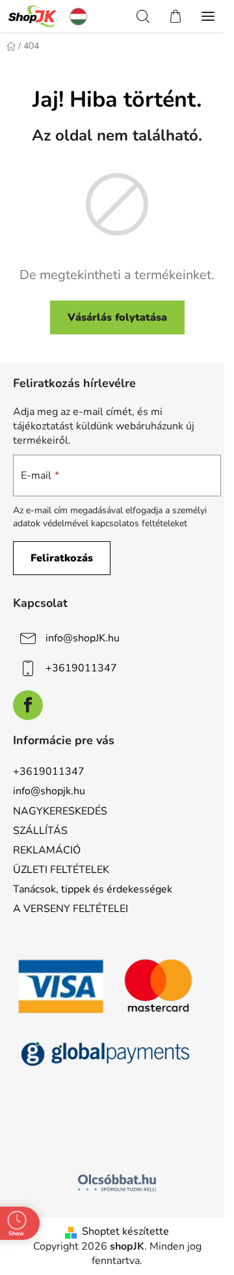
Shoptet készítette (125, 1231)
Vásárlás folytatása (117, 317)
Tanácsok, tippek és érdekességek (92, 889)
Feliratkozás (62, 558)
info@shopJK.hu (83, 638)
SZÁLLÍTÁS (40, 831)
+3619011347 (81, 668)
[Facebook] (28, 705)
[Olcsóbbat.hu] (117, 1182)
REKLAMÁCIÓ (47, 850)
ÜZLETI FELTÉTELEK (61, 870)
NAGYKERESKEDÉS (60, 811)
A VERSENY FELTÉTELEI (70, 909)
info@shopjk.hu (49, 791)
